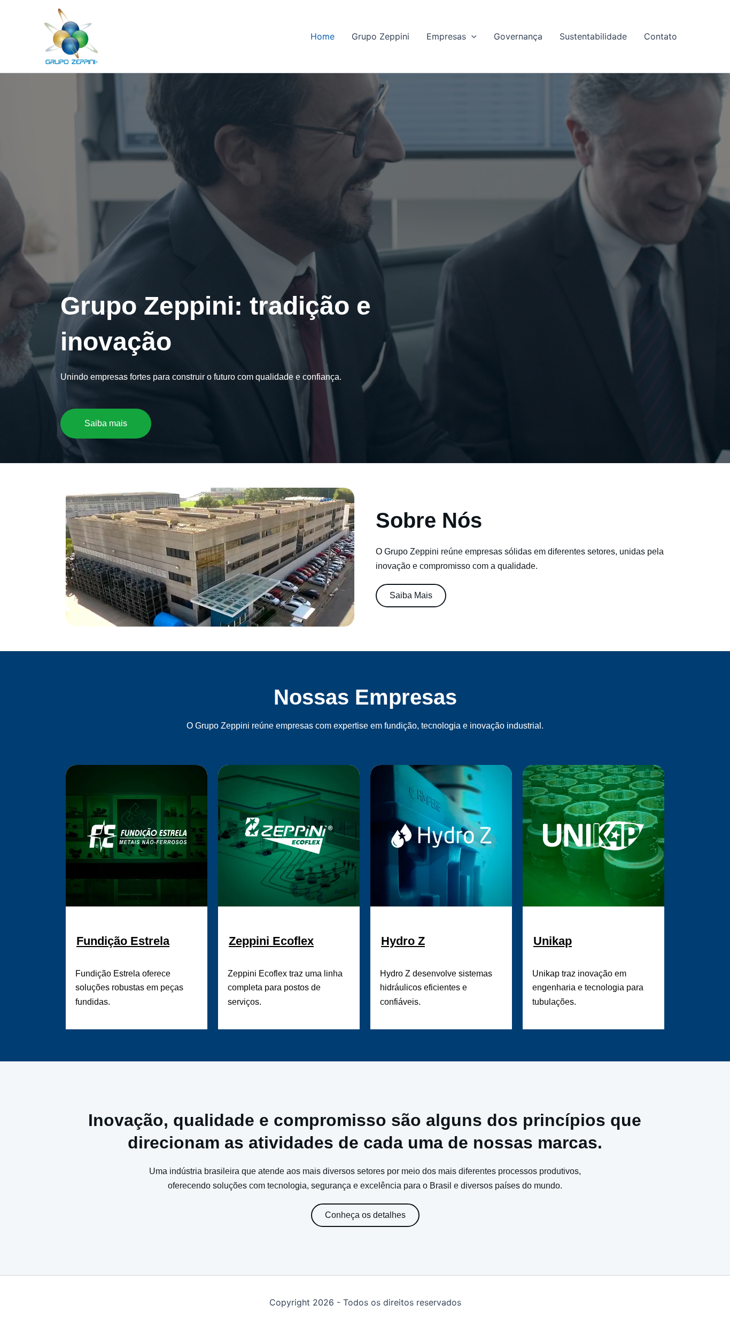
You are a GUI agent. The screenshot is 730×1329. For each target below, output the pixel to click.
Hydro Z (403, 941)
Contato (660, 36)
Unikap (552, 941)
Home (322, 36)
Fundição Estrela (122, 941)
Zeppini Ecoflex (271, 941)
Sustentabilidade (593, 36)
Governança (518, 36)
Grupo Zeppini (380, 36)
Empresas (446, 36)
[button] (471, 36)
